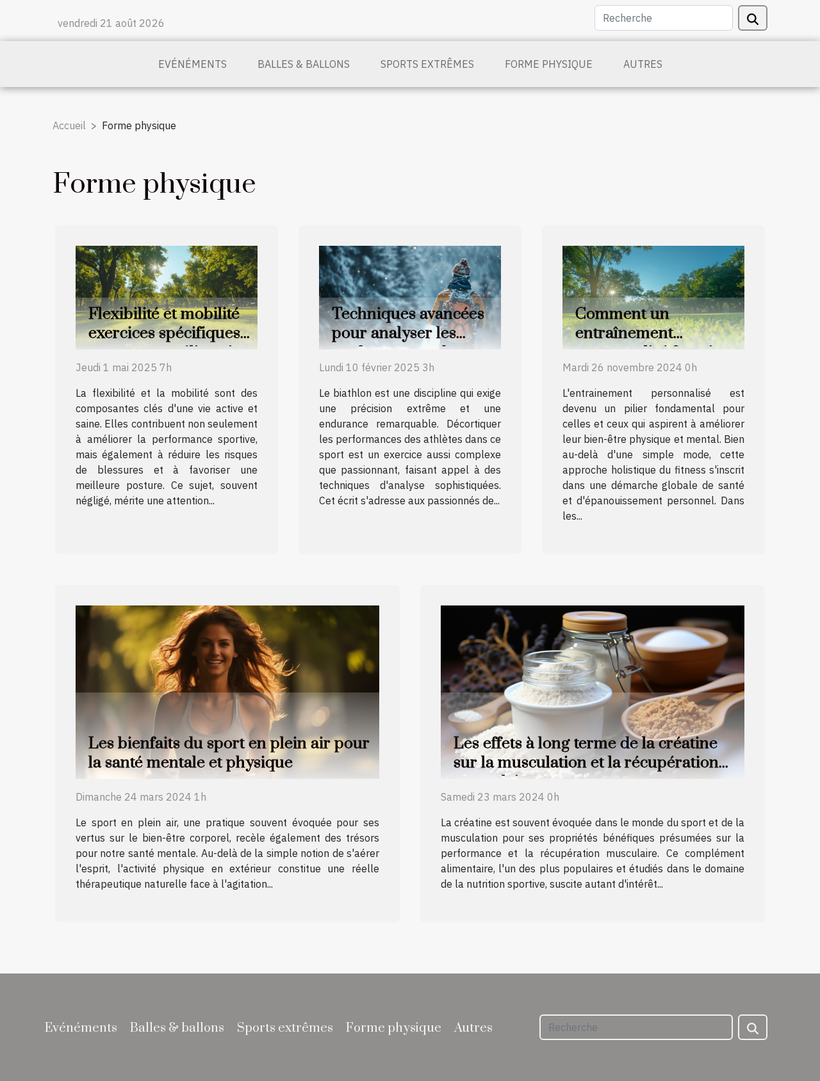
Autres (642, 64)
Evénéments (192, 64)
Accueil (69, 125)
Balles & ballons (304, 64)
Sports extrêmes (427, 64)
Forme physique (549, 64)
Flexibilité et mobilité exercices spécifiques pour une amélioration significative (169, 342)
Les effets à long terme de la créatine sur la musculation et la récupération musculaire (586, 762)
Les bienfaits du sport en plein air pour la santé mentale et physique (229, 753)
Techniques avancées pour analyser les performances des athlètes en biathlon (408, 342)
